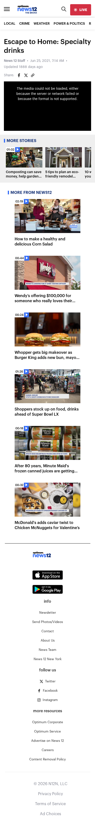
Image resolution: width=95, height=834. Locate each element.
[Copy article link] (33, 75)
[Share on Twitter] (26, 75)
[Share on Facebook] (19, 75)
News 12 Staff (14, 61)
